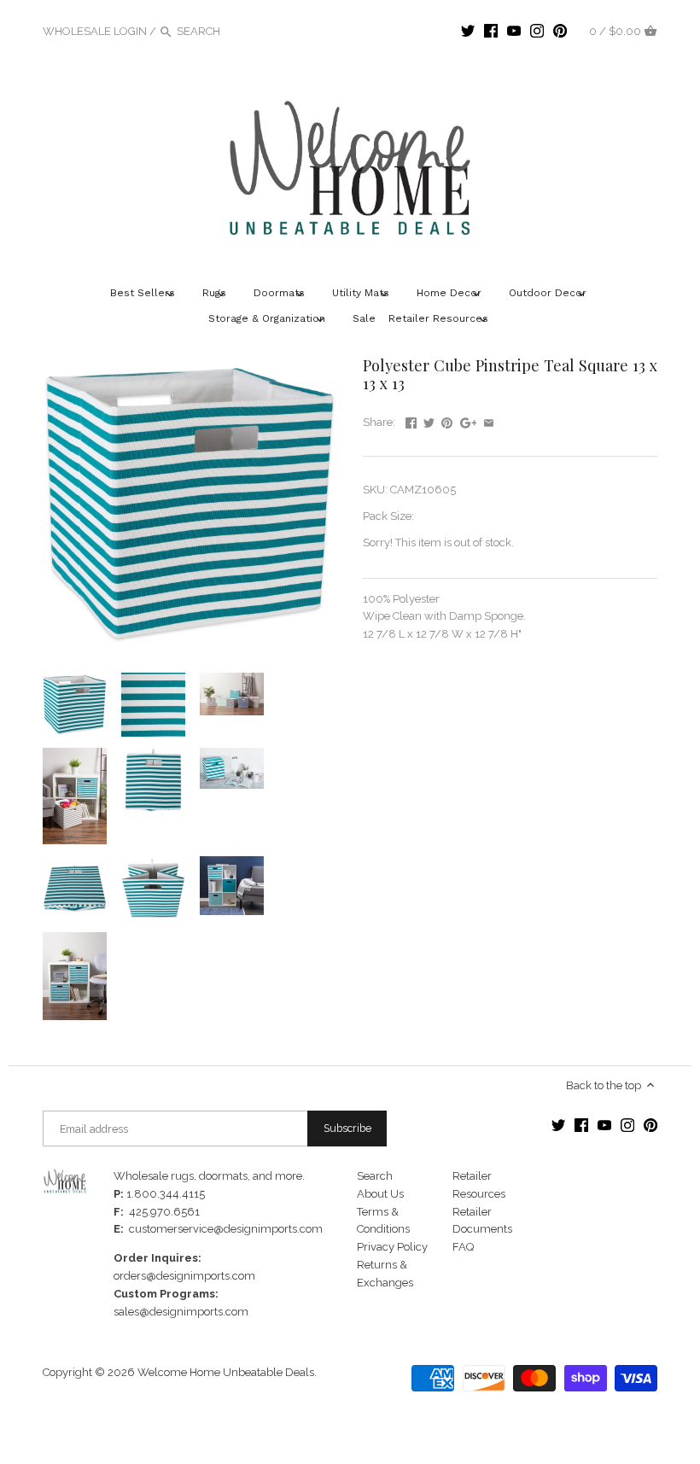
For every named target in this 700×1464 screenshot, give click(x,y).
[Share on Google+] (468, 420)
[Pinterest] (560, 31)
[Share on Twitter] (429, 420)
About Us (380, 1193)
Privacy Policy (392, 1246)
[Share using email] (488, 420)
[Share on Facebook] (411, 420)
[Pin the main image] (446, 420)
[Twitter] (468, 31)
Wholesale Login (95, 31)
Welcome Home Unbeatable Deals (225, 1372)
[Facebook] (491, 31)
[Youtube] (514, 31)
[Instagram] (537, 31)
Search (375, 1175)
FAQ (463, 1246)
